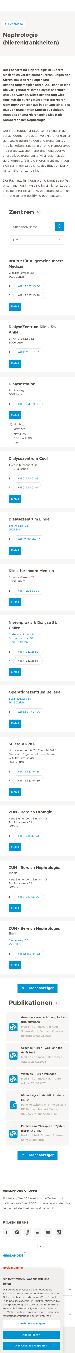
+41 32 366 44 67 (29, 539)
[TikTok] (27, 1232)
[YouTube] (48, 1232)
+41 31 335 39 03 (28, 836)
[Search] (59, 226)
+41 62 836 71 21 (28, 404)
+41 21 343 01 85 (28, 478)
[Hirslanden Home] (37, 1255)
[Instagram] (17, 1232)
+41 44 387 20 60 (29, 286)
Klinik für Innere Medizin (31, 571)
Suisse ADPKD (22, 744)
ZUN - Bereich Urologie (30, 812)
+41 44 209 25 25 (29, 712)
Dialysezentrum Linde (29, 519)
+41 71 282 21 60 (28, 652)
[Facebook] (6, 1232)
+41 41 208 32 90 (28, 591)
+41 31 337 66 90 (28, 897)
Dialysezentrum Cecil (28, 459)
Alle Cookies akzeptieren (31, 1346)
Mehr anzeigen (41, 988)
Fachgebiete (15, 23)
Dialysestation (22, 384)
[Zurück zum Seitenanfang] (40, 1246)
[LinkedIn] (37, 1232)
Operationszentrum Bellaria (35, 692)
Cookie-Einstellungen (31, 1324)
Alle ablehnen (31, 1335)
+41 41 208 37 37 (28, 352)
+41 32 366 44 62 (29, 954)
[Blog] (59, 1232)
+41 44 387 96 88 (29, 771)
